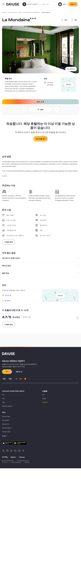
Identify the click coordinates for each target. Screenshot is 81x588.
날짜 (41, 109)
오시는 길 (8, 295)
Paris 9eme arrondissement (31, 12)
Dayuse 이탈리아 (7, 428)
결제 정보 (5, 273)
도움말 (44, 398)
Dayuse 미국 (5, 424)
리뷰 (3, 398)
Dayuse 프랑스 (6, 416)
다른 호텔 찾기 (40, 139)
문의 (43, 395)
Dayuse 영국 (5, 420)
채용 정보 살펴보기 (7, 406)
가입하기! (7, 372)
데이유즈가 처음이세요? (11, 258)
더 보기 (4, 176)
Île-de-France (12, 12)
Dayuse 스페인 (6, 432)
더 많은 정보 (8, 242)
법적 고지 (4, 462)
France (4, 12)
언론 (3, 402)
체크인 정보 (6, 265)
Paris (19, 12)
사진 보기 (72, 69)
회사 (3, 395)
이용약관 (26, 462)
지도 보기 (68, 84)
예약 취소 (44, 402)
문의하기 (8, 301)
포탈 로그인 (19, 372)
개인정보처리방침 (16, 462)
